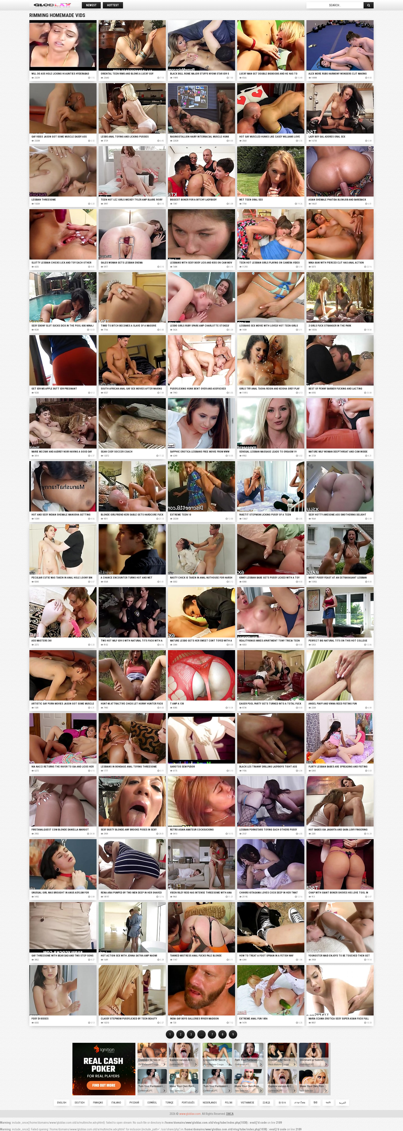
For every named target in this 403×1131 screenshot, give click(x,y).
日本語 (266, 1102)
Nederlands (210, 1102)
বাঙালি (328, 1102)
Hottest (113, 5)
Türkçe (169, 1102)
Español (152, 1102)
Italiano (116, 1102)
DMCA (230, 1113)
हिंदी (315, 1102)
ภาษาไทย (299, 1102)
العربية (342, 1102)
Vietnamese (247, 1102)
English (61, 1102)
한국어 (282, 1102)
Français (98, 1102)
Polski (228, 1102)
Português (188, 1102)
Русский (134, 1102)
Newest (91, 5)
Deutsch (80, 1102)
